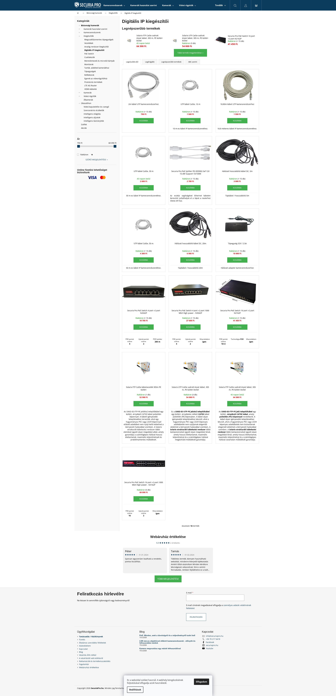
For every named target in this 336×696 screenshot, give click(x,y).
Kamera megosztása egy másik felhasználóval (160, 649)
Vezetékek (88, 43)
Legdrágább (149, 62)
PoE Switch (89, 53)
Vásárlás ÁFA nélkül (87, 655)
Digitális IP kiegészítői (94, 50)
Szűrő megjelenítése (96, 159)
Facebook (210, 642)
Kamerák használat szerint (95, 29)
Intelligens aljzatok (92, 117)
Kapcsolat (83, 649)
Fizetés (82, 639)
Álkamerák (88, 100)
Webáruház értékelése (168, 537)
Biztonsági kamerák (90, 25)
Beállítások (135, 689)
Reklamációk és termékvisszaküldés (94, 661)
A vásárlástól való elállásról (91, 658)
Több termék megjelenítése (189, 52)
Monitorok (88, 64)
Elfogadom (201, 681)
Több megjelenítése (168, 578)
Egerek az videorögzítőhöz (95, 78)
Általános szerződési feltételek (92, 642)
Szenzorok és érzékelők (94, 110)
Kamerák (87, 92)
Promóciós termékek (93, 82)
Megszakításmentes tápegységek (98, 39)
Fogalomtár (84, 664)
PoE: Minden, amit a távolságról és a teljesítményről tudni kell (167, 635)
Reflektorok (89, 75)
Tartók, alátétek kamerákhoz (96, 68)
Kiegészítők (89, 36)
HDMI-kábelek (90, 89)
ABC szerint (192, 62)
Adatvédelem (85, 646)
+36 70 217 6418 (213, 639)
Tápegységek (90, 71)
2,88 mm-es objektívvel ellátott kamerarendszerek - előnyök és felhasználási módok (167, 642)
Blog (81, 652)
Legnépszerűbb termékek (171, 62)
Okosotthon (86, 103)
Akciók (84, 128)
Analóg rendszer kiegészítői (96, 46)
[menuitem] (114, 5)
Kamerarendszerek (92, 32)
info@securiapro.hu (214, 636)
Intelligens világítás (92, 114)
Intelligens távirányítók (94, 121)
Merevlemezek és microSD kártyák (99, 61)
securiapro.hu (212, 645)
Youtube (209, 648)
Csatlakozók (89, 57)
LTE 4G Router (90, 85)
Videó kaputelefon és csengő (96, 107)
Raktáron (86, 154)
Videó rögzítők (90, 96)
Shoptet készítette (251, 688)
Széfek (84, 124)
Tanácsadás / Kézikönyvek (91, 636)
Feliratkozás (196, 617)
